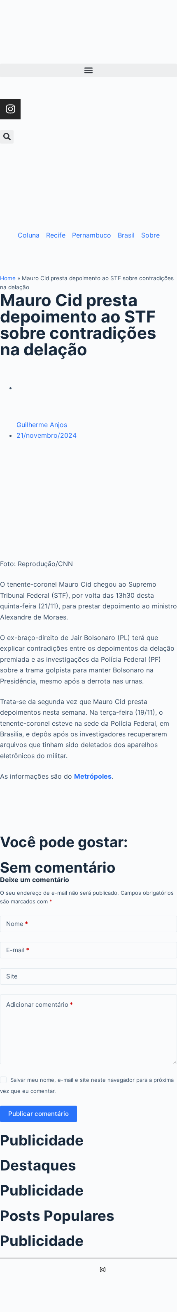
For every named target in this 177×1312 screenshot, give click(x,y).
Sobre (150, 235)
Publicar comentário (38, 1114)
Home (8, 278)
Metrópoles (93, 776)
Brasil (126, 235)
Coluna (29, 235)
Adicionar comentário (39, 1004)
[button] (88, 70)
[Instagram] (10, 109)
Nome (17, 924)
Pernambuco (91, 235)
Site (12, 976)
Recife (55, 235)
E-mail (17, 950)
